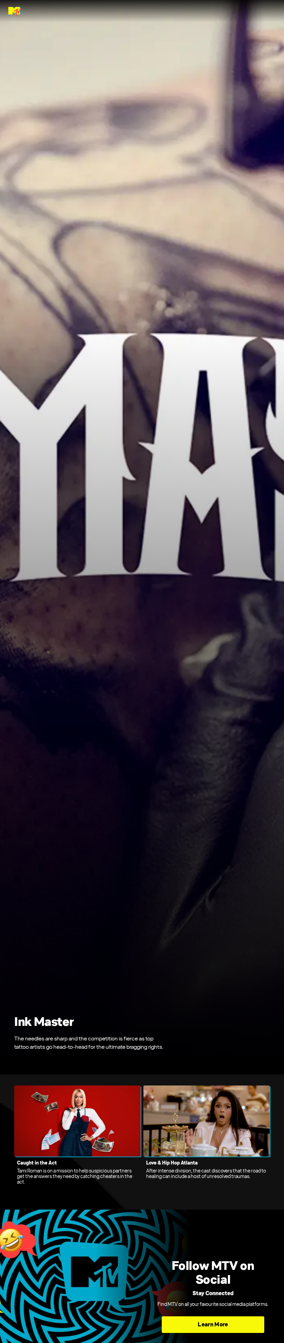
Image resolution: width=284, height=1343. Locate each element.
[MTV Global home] (15, 11)
